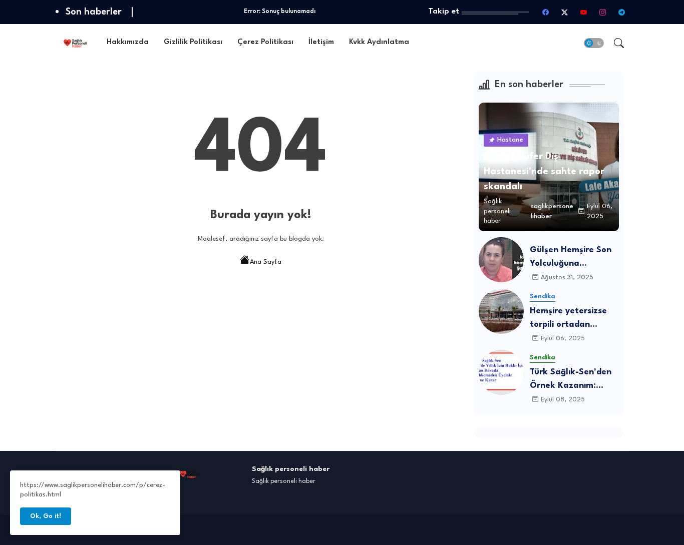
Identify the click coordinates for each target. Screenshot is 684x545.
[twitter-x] (565, 12)
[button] (594, 43)
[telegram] (622, 12)
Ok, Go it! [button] (45, 516)
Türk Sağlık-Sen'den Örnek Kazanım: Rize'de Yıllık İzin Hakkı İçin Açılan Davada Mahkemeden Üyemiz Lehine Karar (573, 380)
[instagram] (603, 12)
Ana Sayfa (265, 262)
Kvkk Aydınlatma (379, 42)
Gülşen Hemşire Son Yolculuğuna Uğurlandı (570, 258)
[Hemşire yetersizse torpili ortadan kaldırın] (501, 311)
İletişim (321, 42)
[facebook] (546, 12)
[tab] (127, 43)
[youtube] (584, 12)
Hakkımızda (128, 42)
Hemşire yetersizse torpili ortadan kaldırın (568, 319)
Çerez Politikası (265, 42)
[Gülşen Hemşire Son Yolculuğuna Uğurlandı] (501, 259)
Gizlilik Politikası (193, 42)
